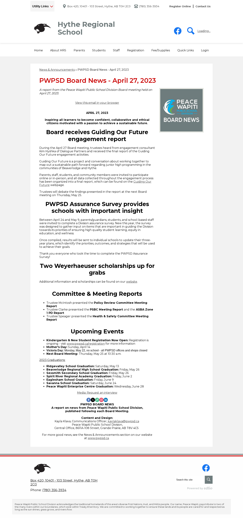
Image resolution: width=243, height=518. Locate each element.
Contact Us (203, 6)
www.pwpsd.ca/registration (86, 343)
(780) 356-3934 (149, 6)
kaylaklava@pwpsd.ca (123, 421)
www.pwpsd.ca (98, 438)
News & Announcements (57, 69)
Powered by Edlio (200, 488)
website (131, 281)
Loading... (203, 31)
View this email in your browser (97, 102)
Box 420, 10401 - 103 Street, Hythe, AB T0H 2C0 (99, 6)
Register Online (180, 6)
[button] (58, 50)
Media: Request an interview (97, 392)
